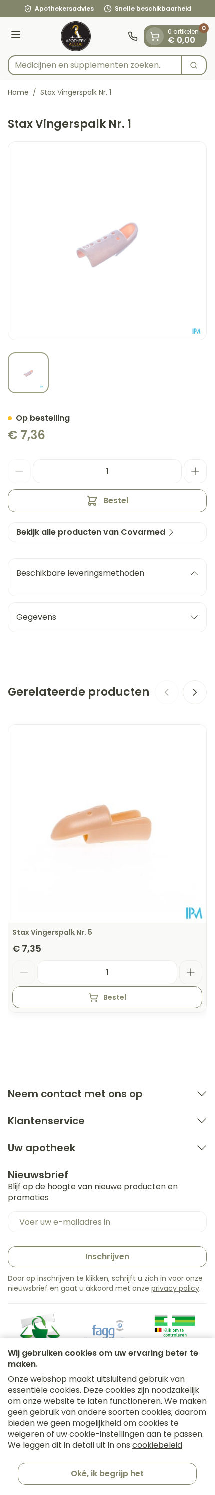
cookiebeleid (157, 1445)
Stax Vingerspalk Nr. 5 (52, 932)
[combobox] (95, 65)
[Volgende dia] (195, 692)
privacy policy (176, 1288)
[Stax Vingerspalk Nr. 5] (107, 824)
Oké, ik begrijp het (107, 1473)
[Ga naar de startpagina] (76, 36)
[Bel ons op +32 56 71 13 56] (133, 36)
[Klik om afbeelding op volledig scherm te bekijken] (107, 241)
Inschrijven (108, 1256)
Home (18, 92)
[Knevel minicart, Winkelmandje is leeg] (155, 36)
